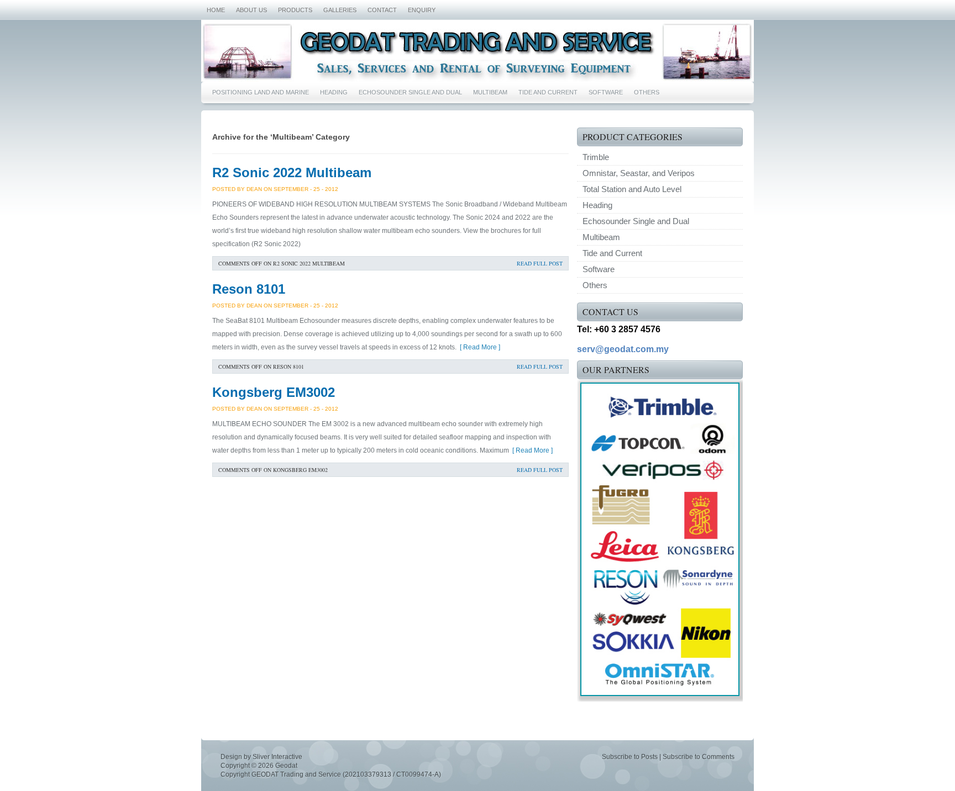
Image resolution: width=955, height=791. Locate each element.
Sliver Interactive (277, 757)
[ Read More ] (478, 347)
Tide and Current (548, 92)
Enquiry (421, 10)
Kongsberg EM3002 (273, 392)
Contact (382, 10)
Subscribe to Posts (630, 757)
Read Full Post (540, 263)
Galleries (339, 10)
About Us (251, 10)
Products (295, 10)
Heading (334, 92)
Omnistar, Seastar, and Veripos (639, 173)
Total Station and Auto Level (632, 189)
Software (606, 92)
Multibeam (490, 92)
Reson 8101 (248, 289)
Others (646, 92)
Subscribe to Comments (698, 757)
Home (216, 10)
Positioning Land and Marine (260, 92)
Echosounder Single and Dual (410, 92)
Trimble (596, 157)
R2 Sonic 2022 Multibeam (291, 172)
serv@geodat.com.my (623, 349)
